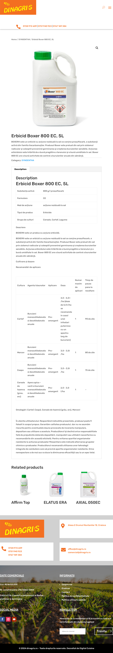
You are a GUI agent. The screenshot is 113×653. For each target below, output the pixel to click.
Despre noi (67, 584)
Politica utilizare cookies (74, 600)
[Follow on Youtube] (14, 619)
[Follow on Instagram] (8, 619)
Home (14, 39)
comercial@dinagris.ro (79, 552)
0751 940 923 (45, 26)
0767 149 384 (59, 26)
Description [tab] (20, 169)
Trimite (102, 631)
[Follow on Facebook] (2, 619)
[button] (97, 48)
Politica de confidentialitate (75, 596)
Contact (66, 592)
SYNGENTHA (24, 39)
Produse (66, 588)
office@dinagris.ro (77, 549)
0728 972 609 (30, 26)
